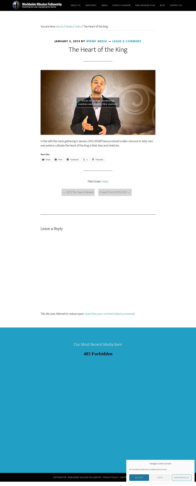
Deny (160, 477)
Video (105, 181)
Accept (139, 477)
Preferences (181, 477)
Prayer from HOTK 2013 (115, 192)
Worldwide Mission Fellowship (38, 5)
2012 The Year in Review (78, 192)
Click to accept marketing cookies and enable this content (98, 102)
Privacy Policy (110, 477)
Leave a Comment (126, 41)
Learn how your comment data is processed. (110, 313)
